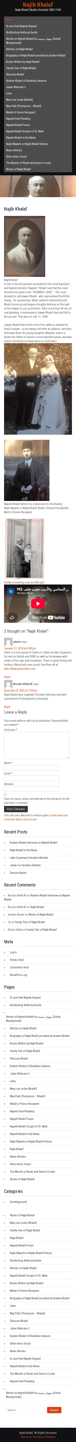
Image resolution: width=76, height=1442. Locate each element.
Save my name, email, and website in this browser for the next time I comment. (37, 800)
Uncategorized (18, 1201)
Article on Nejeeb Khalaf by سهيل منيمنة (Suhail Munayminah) (33, 40)
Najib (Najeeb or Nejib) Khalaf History (27, 144)
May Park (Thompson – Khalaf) (23, 106)
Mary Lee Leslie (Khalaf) (19, 99)
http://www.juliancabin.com (19, 668)
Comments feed (19, 967)
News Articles (14, 150)
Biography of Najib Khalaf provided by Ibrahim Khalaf (36, 55)
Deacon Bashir (18, 872)
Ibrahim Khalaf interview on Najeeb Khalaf (33, 842)
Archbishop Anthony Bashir (21, 32)
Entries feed (17, 959)
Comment (10, 729)
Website (8, 784)
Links (9, 93)
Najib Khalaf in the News (23, 850)
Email (8, 773)
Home (9, 19)
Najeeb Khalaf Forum (18, 125)
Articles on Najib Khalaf (19, 49)
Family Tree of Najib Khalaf (21, 68)
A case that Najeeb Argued (21, 26)
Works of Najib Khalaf (18, 169)
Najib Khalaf (38, 4)
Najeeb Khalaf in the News (21, 137)
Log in (13, 952)
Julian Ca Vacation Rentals (25, 865)
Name (8, 763)
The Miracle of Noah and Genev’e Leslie (28, 163)
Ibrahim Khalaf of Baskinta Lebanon (26, 80)
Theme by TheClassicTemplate (38, 1437)
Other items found (16, 156)
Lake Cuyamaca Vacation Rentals (29, 857)
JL (9, 922)
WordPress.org (18, 975)
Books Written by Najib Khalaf (23, 61)
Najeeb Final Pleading (18, 118)
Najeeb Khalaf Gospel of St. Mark (25, 131)
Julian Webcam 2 (16, 87)
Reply (7, 676)
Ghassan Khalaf (15, 74)
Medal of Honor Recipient (20, 112)
